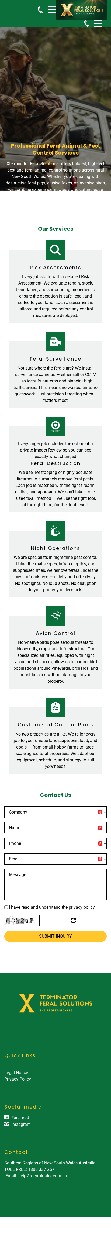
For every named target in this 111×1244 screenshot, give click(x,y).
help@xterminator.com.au (42, 1175)
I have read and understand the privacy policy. (52, 907)
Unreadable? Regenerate (73, 920)
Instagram (21, 1124)
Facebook (20, 1117)
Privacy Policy (17, 1079)
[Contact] (40, 9)
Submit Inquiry (55, 936)
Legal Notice (16, 1072)
